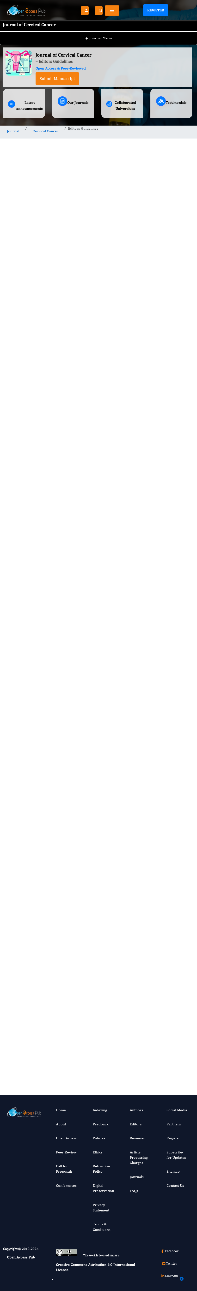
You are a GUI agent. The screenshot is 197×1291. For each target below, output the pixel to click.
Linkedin (171, 1276)
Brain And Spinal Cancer (170, 808)
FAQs (134, 1190)
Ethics (98, 1152)
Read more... (171, 345)
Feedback (100, 1124)
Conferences (66, 1185)
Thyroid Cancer (165, 951)
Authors (136, 1110)
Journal (13, 131)
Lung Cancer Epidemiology (170, 1021)
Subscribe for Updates (176, 1155)
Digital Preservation (103, 1188)
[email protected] (34, 889)
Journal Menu (98, 38)
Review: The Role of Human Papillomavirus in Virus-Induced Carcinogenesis (171, 396)
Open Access (66, 1138)
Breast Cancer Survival (170, 885)
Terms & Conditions (102, 1227)
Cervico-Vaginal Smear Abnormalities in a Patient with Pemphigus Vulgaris (171, 710)
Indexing (100, 1110)
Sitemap (173, 1171)
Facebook (172, 1251)
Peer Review (66, 1152)
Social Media (176, 1110)
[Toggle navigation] (112, 10)
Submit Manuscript (57, 78)
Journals (137, 1177)
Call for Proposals (64, 1169)
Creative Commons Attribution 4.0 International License (95, 1267)
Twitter (171, 1263)
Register (155, 10)
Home (61, 1110)
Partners (173, 1124)
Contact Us (175, 1185)
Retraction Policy (101, 1169)
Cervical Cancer (45, 131)
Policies (99, 1138)
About (61, 1124)
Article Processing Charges (139, 1157)
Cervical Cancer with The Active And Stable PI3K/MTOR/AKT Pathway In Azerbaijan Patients (173, 622)
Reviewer (137, 1138)
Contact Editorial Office (73, 957)
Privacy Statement (101, 1207)
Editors (136, 1124)
